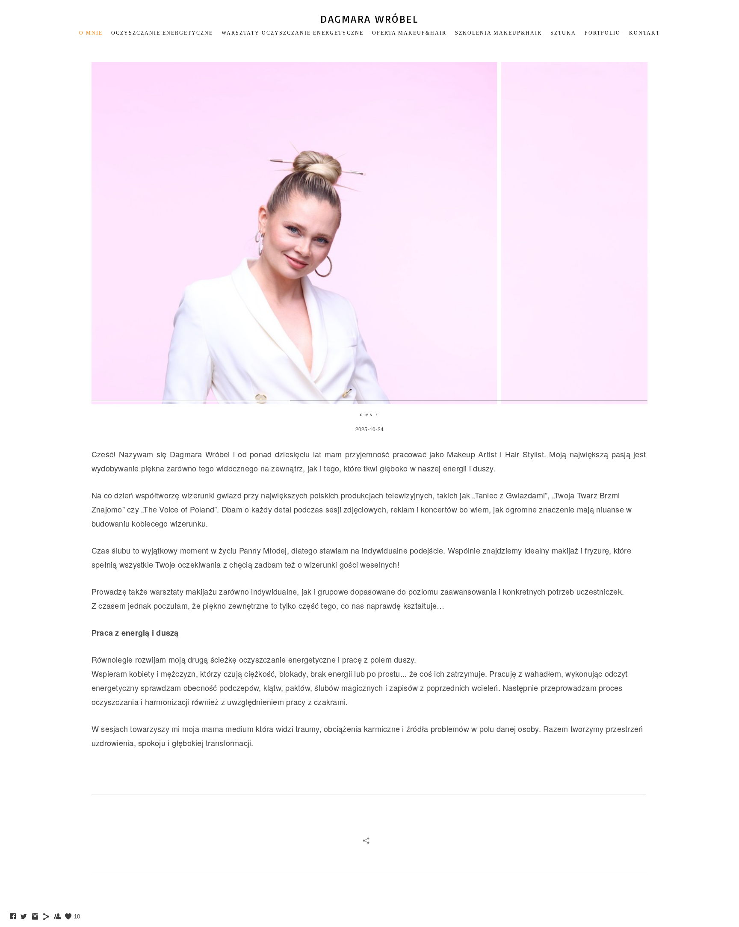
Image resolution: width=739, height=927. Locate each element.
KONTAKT (644, 33)
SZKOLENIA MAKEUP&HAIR (498, 33)
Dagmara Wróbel (369, 18)
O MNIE (91, 33)
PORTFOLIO (603, 33)
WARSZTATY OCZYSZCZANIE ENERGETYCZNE (293, 33)
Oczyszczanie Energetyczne (162, 33)
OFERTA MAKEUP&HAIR (409, 33)
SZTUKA (563, 33)
